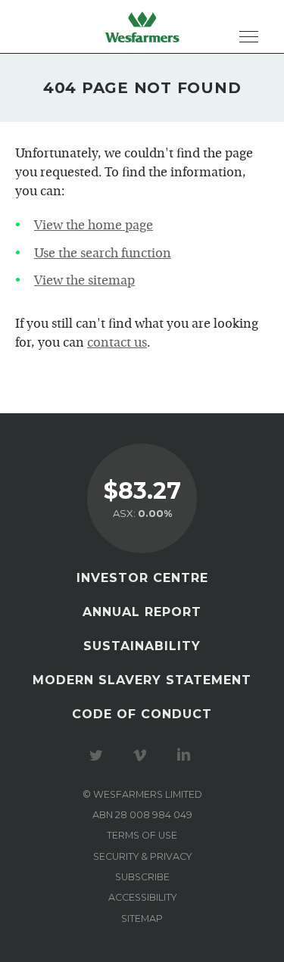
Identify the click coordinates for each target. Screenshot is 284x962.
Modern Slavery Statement (142, 680)
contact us (117, 343)
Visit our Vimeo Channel (142, 755)
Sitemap (142, 918)
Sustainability (142, 646)
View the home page (93, 225)
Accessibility (142, 897)
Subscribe (142, 877)
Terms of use (142, 835)
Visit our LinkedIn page (186, 755)
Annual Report (142, 612)
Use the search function (102, 254)
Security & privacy (142, 856)
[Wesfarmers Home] (142, 26)
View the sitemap (84, 281)
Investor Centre (142, 578)
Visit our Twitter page (98, 755)
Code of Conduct (142, 714)
